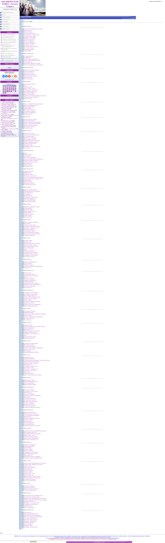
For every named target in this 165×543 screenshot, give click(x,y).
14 (15, 88)
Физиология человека (5, 117)
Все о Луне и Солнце (6, 114)
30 (5, 93)
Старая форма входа (9, 79)
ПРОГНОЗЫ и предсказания (7, 105)
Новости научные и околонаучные (8, 107)
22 (3, 91)
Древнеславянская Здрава (30, 384)
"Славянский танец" (28, 56)
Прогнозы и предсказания (7, 104)
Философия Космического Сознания (32, 63)
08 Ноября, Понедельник (28, 387)
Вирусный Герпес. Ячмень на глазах (32, 476)
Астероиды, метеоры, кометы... (31, 252)
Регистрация (128, 18)
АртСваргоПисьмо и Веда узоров (31, 361)
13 (13, 88)
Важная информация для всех (31, 105)
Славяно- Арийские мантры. (30, 261)
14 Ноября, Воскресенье (27, 290)
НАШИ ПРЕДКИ (27, 50)
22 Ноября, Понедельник (28, 150)
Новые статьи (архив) (6, 60)
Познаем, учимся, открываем (30, 401)
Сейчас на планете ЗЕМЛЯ (7, 103)
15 (3, 89)
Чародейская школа (28, 171)
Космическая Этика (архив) (8, 42)
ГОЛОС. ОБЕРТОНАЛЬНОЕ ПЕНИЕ (32, 60)
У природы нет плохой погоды (30, 89)
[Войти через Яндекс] (9, 76)
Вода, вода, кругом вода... (30, 74)
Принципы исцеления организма (31, 70)
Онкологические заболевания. (31, 59)
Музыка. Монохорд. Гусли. (30, 211)
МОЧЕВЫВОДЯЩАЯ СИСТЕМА (31, 352)
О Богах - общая (5, 130)
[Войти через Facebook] (6, 76)
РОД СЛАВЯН (4, 129)
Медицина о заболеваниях (30, 37)
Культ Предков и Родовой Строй (9, 128)
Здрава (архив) (5, 44)
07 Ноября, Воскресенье (27, 409)
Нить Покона (27, 147)
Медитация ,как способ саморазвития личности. (6, 133)
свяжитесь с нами (111, 539)
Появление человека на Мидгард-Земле (33, 458)
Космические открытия (29, 39)
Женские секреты (28, 86)
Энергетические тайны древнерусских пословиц (35, 95)
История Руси (27, 267)
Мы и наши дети (27, 319)
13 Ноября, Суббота (26, 308)
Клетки (25, 277)
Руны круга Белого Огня (29, 33)
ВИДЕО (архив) (5, 56)
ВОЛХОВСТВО (27, 172)
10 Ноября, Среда (26, 354)
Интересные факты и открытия (31, 46)
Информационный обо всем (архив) (10, 51)
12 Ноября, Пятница (26, 322)
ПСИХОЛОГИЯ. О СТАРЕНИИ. (8, 111)
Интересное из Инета (29, 45)
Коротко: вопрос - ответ (29, 88)
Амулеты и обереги (28, 419)
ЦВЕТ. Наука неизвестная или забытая (32, 374)
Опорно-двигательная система (31, 246)
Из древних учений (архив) (8, 39)
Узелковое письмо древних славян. (32, 233)
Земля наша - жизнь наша (30, 137)
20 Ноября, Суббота (26, 187)
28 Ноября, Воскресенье (27, 67)
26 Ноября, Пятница (26, 81)
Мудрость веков (5, 108)
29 (3, 93)
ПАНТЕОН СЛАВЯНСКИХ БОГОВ (31, 418)
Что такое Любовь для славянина (31, 232)
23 (5, 91)
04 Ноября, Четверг (26, 460)
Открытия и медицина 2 (29, 198)
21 (15, 89)
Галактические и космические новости (9, 115)
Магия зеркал (27, 371)
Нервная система (6, 116)
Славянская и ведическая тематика (32, 146)
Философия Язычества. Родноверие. (32, 456)
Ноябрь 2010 (9, 84)
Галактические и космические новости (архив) (8, 46)
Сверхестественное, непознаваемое (32, 122)
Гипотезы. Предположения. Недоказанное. (33, 64)
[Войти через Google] (12, 76)
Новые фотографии (28, 78)
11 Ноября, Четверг (26, 340)
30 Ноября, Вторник (26, 26)
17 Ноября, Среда (26, 237)
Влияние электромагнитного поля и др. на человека (35, 499)
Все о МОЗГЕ (27, 156)
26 (11, 91)
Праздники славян (28, 145)
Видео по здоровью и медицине (31, 222)
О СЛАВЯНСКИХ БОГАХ (6, 131)
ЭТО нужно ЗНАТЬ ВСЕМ (29, 157)
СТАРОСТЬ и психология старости (9, 118)
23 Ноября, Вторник (26, 130)
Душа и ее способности (29, 94)
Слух (25, 85)
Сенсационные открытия (29, 43)
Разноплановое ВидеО (29, 92)
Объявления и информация (8, 34)
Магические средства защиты (30, 125)
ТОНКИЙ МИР (27, 57)
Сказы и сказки (27, 272)
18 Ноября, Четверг (26, 219)
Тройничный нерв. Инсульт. (30, 143)
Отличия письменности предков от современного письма (37, 360)
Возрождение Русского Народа (31, 283)
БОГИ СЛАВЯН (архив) (7, 37)
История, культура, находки (8, 106)
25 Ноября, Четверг (26, 101)
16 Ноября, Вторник (26, 259)
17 (7, 89)
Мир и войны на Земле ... (7, 123)
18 (9, 89)
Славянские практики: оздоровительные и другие (35, 430)
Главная (123, 18)
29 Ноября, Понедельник (28, 53)
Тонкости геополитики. (7, 121)
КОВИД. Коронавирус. (7, 102)
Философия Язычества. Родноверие (32, 433)
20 (13, 89)
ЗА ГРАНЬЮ (3, 113)
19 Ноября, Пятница (26, 204)
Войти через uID (9, 72)
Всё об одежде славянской (30, 91)
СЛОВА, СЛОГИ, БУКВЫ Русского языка (33, 28)
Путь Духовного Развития (7, 125)
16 (5, 89)
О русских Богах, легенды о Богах (31, 34)
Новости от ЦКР (27, 164)
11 (9, 88)
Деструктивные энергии (29, 380)
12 (11, 88)
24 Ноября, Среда (26, 116)
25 (9, 91)
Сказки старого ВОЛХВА (29, 201)
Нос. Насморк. (27, 350)
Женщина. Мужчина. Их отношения (32, 140)
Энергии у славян (28, 240)
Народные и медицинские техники (31, 206)
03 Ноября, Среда (26, 483)
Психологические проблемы (8, 110)
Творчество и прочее (5, 109)
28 (15, 91)
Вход (133, 18)
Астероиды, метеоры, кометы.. (31, 161)
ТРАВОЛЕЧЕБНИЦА (28, 281)
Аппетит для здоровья (29, 40)
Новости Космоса (28, 31)
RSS (161, 1)
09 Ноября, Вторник (26, 377)
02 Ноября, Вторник (26, 492)
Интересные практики (29, 344)
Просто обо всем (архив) (7, 55)
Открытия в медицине (29, 42)
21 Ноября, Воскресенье (27, 168)
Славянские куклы (28, 325)
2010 (27, 21)
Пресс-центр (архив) (6, 53)
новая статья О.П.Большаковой (31, 438)
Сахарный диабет (28, 208)
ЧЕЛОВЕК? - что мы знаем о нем (31, 333)
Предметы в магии (28, 174)
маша (1, 532)
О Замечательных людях (29, 36)
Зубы (25, 249)
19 (11, 89)
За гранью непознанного (7, 112)
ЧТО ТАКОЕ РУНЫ (28, 166)
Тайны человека (27, 154)
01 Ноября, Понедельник (28, 509)
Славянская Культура (29, 49)
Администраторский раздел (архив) (9, 58)
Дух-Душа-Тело (27, 242)
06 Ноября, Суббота (26, 428)
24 (7, 91)
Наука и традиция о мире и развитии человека (34, 326)
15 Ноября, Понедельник (28, 270)
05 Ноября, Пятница (26, 442)
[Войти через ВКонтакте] (3, 76)
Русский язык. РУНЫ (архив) (8, 40)
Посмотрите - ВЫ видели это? (31, 228)
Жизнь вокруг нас (28, 30)
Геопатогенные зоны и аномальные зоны (33, 178)
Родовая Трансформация (29, 444)
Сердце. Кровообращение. (30, 112)
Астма (25, 153)
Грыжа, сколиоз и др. (28, 474)
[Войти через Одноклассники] (15, 76)
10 (7, 88)
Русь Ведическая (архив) (7, 35)
